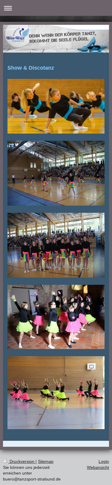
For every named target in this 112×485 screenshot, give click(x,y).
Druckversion (22, 461)
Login (104, 461)
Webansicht (98, 467)
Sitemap (45, 461)
